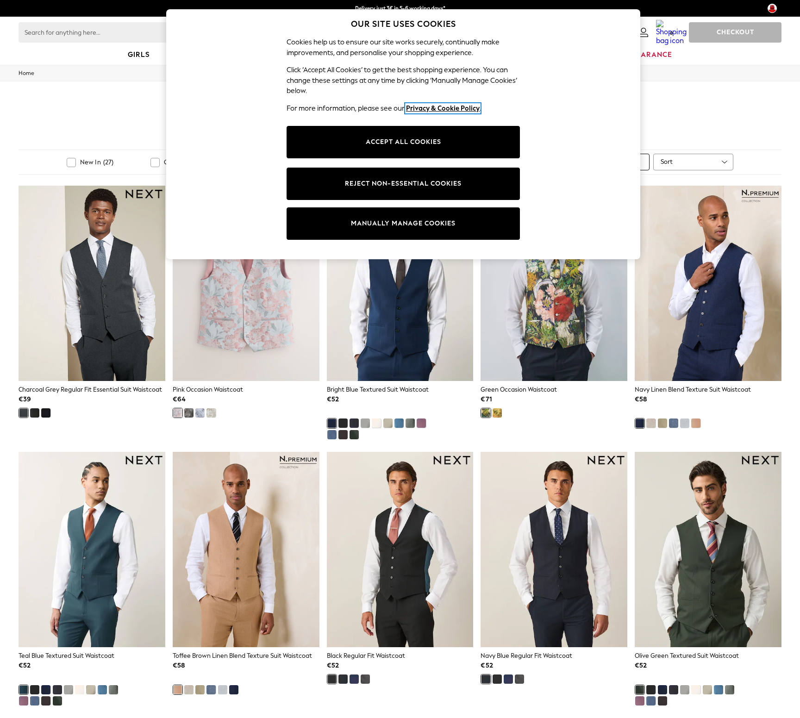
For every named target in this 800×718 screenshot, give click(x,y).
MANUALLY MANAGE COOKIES (403, 223)
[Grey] (189, 413)
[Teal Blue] (23, 689)
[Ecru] (376, 423)
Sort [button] (667, 162)
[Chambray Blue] (332, 434)
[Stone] (388, 423)
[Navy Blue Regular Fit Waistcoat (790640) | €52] (554, 549)
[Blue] (399, 423)
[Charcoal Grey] (23, 413)
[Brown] (343, 434)
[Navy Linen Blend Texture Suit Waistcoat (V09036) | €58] (708, 283)
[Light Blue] (200, 413)
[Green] (410, 423)
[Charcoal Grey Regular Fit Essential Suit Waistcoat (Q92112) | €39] (92, 283)
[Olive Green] (354, 434)
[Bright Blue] (332, 423)
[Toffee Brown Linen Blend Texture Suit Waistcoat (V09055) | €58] (246, 549)
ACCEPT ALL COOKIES (403, 142)
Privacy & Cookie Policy (443, 108)
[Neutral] (211, 413)
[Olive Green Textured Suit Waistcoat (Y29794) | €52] (708, 549)
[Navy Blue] (45, 413)
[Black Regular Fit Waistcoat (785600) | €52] (400, 549)
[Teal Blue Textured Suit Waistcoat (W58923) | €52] (92, 549)
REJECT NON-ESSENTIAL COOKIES (403, 183)
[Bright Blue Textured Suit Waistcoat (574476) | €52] (400, 283)
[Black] (34, 413)
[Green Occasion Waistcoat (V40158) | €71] (554, 283)
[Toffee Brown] (695, 423)
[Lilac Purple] (421, 423)
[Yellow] (497, 413)
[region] (403, 134)
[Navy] (639, 423)
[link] (643, 32)
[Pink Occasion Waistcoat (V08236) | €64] (246, 283)
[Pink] (177, 413)
